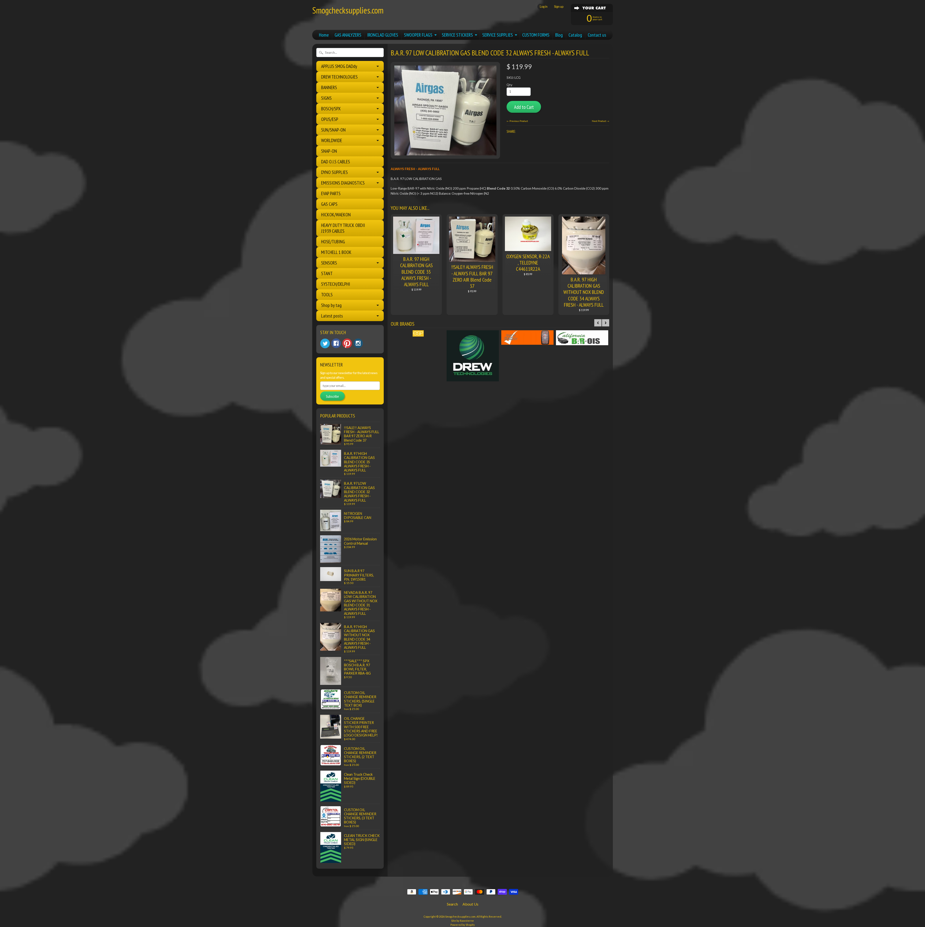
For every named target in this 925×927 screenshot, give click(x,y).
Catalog (575, 35)
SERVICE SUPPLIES (497, 35)
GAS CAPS (329, 204)
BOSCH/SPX (331, 109)
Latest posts (332, 316)
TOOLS (327, 294)
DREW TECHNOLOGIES (339, 77)
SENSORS (329, 263)
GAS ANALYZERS (348, 35)
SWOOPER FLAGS (418, 35)
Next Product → (600, 120)
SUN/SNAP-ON (333, 130)
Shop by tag (331, 305)
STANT (327, 273)
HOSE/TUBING (333, 241)
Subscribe (332, 396)
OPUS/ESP (329, 119)
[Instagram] (358, 343)
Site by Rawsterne (462, 920)
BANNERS (329, 87)
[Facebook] (336, 343)
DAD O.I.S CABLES (335, 162)
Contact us (597, 35)
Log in (544, 6)
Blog (559, 35)
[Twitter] (325, 343)
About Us (470, 904)
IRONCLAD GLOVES (382, 35)
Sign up (558, 6)
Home (324, 35)
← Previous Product (517, 120)
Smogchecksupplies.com (347, 10)
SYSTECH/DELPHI (335, 284)
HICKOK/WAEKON (336, 215)
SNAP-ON (329, 151)
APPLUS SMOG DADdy (339, 66)
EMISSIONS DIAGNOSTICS (343, 183)
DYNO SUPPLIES (334, 172)
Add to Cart (524, 107)
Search (452, 904)
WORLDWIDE (331, 140)
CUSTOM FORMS (535, 35)
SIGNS (326, 98)
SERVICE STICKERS (457, 35)
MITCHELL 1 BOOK (336, 252)
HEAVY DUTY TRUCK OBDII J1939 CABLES (343, 228)
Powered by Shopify (462, 924)
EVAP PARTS (331, 193)
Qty (509, 85)
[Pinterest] (347, 343)
